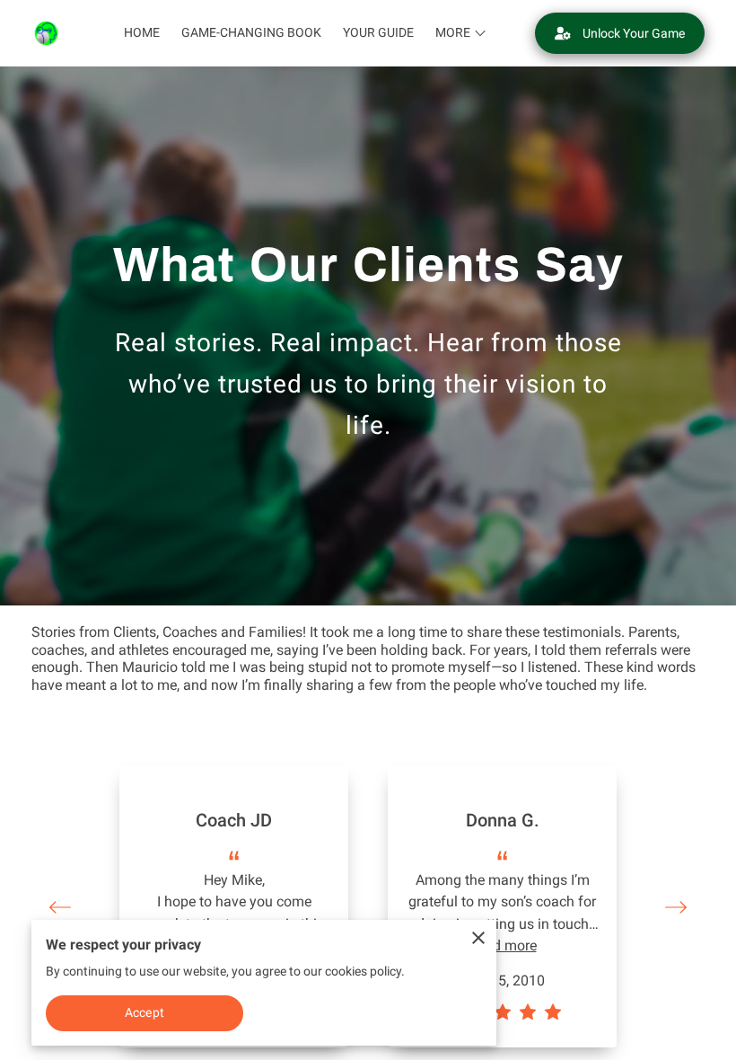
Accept (144, 1012)
